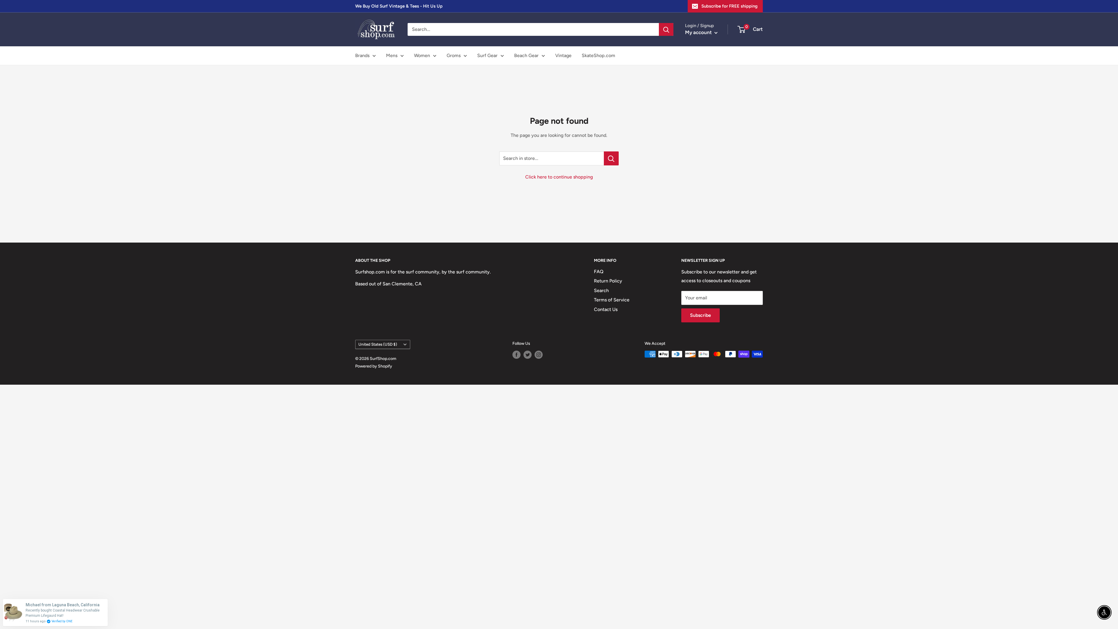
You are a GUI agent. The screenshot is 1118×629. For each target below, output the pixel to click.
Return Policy (608, 281)
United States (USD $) (377, 344)
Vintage (563, 55)
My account (699, 32)
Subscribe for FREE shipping (729, 6)
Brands (362, 55)
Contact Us (606, 309)
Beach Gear (526, 55)
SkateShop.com (598, 55)
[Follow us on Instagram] (539, 355)
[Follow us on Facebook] (516, 355)
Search (601, 290)
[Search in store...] (611, 158)
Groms (454, 55)
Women (422, 55)
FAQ (599, 271)
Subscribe (700, 315)
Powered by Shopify (373, 366)
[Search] (666, 29)
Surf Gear (487, 55)
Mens (391, 55)
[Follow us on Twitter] (527, 355)
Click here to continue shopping (559, 177)
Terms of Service (611, 300)
